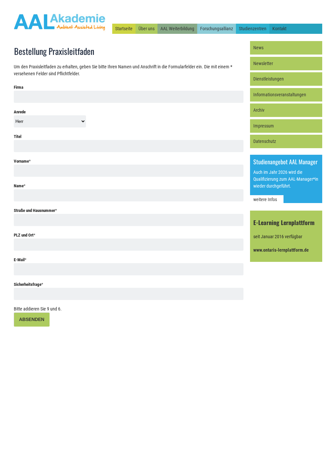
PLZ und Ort (24, 235)
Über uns (146, 28)
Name (20, 185)
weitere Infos (265, 199)
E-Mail (20, 259)
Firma (18, 87)
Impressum (263, 125)
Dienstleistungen (268, 78)
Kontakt (279, 28)
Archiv (258, 110)
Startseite (124, 28)
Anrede (20, 111)
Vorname (22, 161)
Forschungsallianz (216, 28)
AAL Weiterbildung (177, 28)
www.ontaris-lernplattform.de (281, 250)
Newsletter (263, 63)
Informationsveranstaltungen (279, 94)
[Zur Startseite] (60, 30)
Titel (17, 136)
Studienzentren (252, 28)
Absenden (31, 319)
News (258, 47)
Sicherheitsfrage (28, 284)
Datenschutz (264, 141)
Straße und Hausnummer (35, 210)
